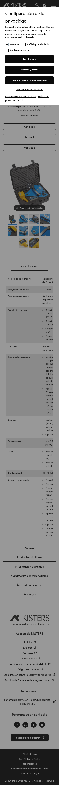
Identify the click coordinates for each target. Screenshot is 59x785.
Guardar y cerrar (29, 69)
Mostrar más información (29, 89)
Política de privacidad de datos (20, 96)
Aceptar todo (29, 59)
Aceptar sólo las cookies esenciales (29, 80)
